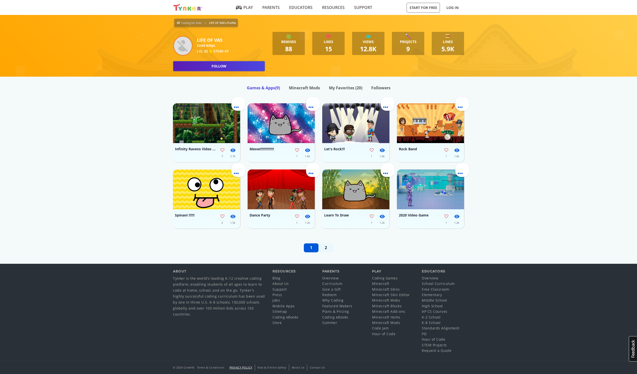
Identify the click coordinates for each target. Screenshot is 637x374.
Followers (380, 88)
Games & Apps (263, 88)
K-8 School (431, 322)
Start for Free (423, 7)
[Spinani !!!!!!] (206, 189)
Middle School (434, 300)
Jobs (276, 300)
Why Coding (332, 300)
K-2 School (431, 317)
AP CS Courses (434, 311)
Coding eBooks (285, 317)
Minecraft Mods (304, 88)
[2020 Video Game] (430, 189)
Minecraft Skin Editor (391, 294)
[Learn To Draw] (355, 189)
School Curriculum (438, 283)
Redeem (329, 294)
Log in (452, 7)
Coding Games (385, 278)
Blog (276, 278)
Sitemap (279, 311)
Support (363, 7)
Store (277, 322)
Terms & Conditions (210, 367)
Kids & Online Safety (272, 367)
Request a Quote (437, 350)
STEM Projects (434, 345)
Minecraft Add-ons (388, 311)
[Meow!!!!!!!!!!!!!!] (281, 123)
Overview (330, 278)
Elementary (432, 294)
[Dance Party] (281, 189)
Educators (301, 7)
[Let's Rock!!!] (355, 123)
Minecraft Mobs (386, 300)
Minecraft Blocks (387, 306)
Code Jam (380, 328)
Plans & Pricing (335, 311)
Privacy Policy (240, 367)
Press (277, 294)
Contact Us (317, 367)
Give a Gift (331, 289)
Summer (329, 322)
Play (248, 7)
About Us (280, 283)
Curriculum (332, 283)
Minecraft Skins (386, 289)
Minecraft (380, 283)
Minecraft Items (386, 317)
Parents (271, 7)
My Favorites (345, 88)
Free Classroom (435, 289)
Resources (333, 7)
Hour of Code (383, 333)
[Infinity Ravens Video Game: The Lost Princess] (206, 123)
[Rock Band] (430, 123)
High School (432, 306)
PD (424, 333)
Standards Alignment (441, 328)
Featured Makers (337, 306)
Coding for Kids (191, 23)
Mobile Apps (283, 306)
